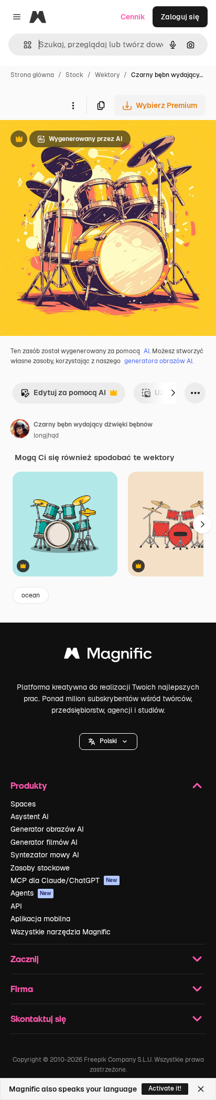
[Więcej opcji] (72, 105)
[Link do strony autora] (19, 430)
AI (146, 351)
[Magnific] (108, 656)
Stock (74, 75)
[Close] (201, 1089)
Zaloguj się (180, 16)
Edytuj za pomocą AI (63, 395)
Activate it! (164, 1088)
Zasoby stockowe (40, 868)
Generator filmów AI (44, 842)
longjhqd (46, 435)
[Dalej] (173, 393)
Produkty (28, 785)
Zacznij (24, 958)
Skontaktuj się (38, 1018)
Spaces (23, 804)
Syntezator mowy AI (44, 854)
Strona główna (32, 75)
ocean (30, 595)
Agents (30, 893)
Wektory (107, 75)
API (16, 906)
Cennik (133, 16)
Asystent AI (29, 816)
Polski (108, 741)
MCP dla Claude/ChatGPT (63, 880)
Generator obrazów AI (47, 829)
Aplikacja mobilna (40, 918)
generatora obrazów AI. (158, 361)
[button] (108, 741)
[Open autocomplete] (23, 45)
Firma (21, 988)
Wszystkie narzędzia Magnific (60, 931)
